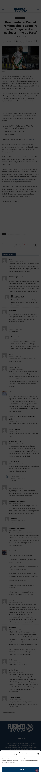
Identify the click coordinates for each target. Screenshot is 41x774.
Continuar (20, 769)
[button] (38, 754)
